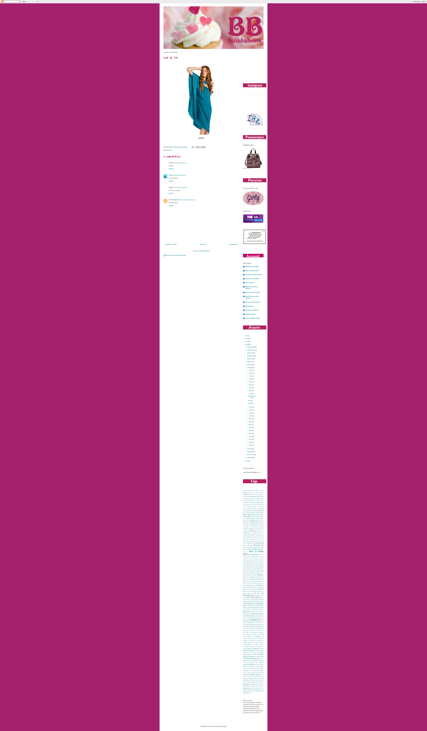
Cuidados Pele (250, 543)
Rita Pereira (250, 660)
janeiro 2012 (250, 457)
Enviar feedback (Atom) (204, 251)
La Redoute (254, 589)
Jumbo (247, 585)
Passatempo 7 (245, 640)
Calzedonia (252, 523)
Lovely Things (248, 599)
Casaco (261, 527)
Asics (244, 506)
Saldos (260, 662)
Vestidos (245, 689)
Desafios (244, 545)
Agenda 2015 (246, 496)
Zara (257, 691)
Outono (244, 624)
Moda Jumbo (252, 611)
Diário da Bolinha (256, 552)
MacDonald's (246, 601)
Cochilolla (245, 533)
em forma (250, 556)
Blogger (224, 726)
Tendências (250, 678)
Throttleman (246, 680)
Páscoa (256, 626)
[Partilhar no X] (200, 147)
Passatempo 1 (259, 628)
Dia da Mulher (262, 547)
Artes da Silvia (254, 504)
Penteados (257, 642)
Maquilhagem (260, 603)
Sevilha (251, 668)
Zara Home (262, 691)
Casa (261, 525)
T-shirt (253, 676)
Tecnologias (245, 678)
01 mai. (250, 445)
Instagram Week (254, 579)
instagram (248, 579)
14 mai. (250, 407)
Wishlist (252, 691)
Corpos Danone (246, 537)
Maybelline (244, 607)
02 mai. (250, 442)
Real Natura (254, 654)
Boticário (248, 518)
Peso (253, 644)
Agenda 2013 (261, 494)
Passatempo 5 (252, 638)
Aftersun (255, 494)
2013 (246, 341)
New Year (247, 618)
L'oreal (249, 589)
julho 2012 (249, 361)
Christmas (246, 531)
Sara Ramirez (257, 664)
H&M (261, 571)
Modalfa (261, 611)
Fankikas (253, 561)
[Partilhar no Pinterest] (205, 147)
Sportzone (259, 672)
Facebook (244, 561)
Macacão (262, 599)
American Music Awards (255, 500)
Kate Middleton (258, 585)
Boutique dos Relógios (255, 518)
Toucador (257, 680)
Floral (256, 565)
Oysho (248, 624)
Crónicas (257, 541)
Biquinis (258, 514)
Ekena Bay (245, 556)
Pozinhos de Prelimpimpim (252, 648)
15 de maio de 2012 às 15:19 (188, 200)
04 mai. (250, 436)
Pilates (257, 644)
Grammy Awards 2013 (253, 571)
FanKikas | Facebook (250, 314)
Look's (170, 150)
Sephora (262, 666)
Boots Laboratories (258, 516)
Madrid (250, 601)
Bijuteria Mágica (252, 514)
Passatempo (250, 628)
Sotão (249, 672)
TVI (257, 682)
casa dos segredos (253, 527)
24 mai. (250, 376)
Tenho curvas (257, 678)
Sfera (259, 668)
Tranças (244, 682)
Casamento (250, 529)
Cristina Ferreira (252, 541)
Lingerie (255, 591)
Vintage (248, 691)
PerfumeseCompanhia (247, 644)
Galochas (254, 567)
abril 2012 (249, 449)
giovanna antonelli (245, 569)
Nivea (257, 618)
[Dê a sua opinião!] (198, 147)
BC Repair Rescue (249, 510)
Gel (261, 567)
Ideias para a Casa (255, 577)
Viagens (251, 689)
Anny (244, 504)
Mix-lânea (260, 609)
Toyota (261, 680)
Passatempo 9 (259, 640)
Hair (243, 573)
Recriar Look (248, 656)
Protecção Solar (256, 652)
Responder (171, 168)
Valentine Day (256, 684)
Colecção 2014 (246, 535)
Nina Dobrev (252, 618)
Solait (254, 670)
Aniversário (259, 502)
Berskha (260, 510)
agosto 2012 (250, 359)
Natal (253, 614)
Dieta (253, 554)
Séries (246, 668)
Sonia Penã (258, 670)
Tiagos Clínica (252, 680)
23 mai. (250, 379)
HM (258, 575)
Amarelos (250, 400)
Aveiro (248, 506)
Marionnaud (259, 605)
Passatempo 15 (261, 632)
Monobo (244, 614)
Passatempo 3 (258, 636)
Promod (251, 652)
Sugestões (260, 674)
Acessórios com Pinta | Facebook (253, 274)
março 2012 (250, 452)
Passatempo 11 (253, 630)
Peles (250, 642)
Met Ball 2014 (249, 609)
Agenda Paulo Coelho (254, 496)
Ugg (261, 682)
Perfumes (262, 642)
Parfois (251, 626)
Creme (257, 539)
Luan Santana (254, 599)
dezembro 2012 (251, 347)
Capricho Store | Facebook (252, 278)
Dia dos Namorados (255, 549)
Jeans (250, 583)
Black (263, 514)
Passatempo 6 (259, 638)
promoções (246, 652)
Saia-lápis (251, 662)
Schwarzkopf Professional (247, 666)
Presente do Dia (246, 650)
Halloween (247, 573)
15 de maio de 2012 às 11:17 (180, 163)
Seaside (254, 666)
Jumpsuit (252, 585)
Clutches (260, 531)
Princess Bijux (261, 650)
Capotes (245, 525)
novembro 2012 (250, 350)
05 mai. (250, 433)
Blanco (246, 517)
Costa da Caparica (251, 539)
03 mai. (250, 439)
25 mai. (250, 373)
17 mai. (250, 388)
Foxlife (260, 565)
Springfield (245, 674)
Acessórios (245, 492)
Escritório (260, 556)
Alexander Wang (246, 498)
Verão (244, 686)
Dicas (249, 554)
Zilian (245, 693)
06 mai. (250, 430)
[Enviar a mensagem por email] (196, 147)
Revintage (245, 660)
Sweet (248, 676)
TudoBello (253, 682)
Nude (260, 620)
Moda (244, 612)
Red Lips (255, 656)
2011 (246, 461)
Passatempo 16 (247, 634)
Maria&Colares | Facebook (252, 266)
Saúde (261, 664)
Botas (244, 518)
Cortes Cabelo (259, 537)
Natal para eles (256, 616)
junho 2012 (249, 365)
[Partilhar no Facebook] (202, 147)
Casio (255, 529)
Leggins (244, 591)
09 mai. (250, 422)
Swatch (244, 676)
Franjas (244, 567)
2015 (246, 335)
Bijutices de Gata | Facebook (252, 292)
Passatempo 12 (261, 630)
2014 (246, 338)
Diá (251, 547)
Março (246, 605)
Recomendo (261, 654)
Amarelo (248, 500)
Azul (259, 506)
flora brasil (252, 565)
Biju (261, 512)
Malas (262, 601)
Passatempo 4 (245, 638)
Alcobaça (262, 496)
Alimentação (257, 498)
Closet (257, 531)
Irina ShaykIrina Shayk (253, 581)
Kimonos (253, 587)
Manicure (252, 603)
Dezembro (248, 547)
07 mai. (250, 427)
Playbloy (251, 646)
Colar (250, 533)
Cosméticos (245, 539)
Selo (257, 666)
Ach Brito (260, 492)
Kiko (249, 587)
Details (244, 547)
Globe (254, 569)
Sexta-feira (255, 668)
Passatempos (245, 642)
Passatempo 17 (254, 634)
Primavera (255, 650)
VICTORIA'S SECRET (258, 689)
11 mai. (250, 416)
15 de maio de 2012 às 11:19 (179, 175)
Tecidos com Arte (249, 282)
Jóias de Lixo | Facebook (251, 310)
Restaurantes (261, 656)
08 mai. (250, 424)
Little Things (260, 591)
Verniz (249, 686)
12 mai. (250, 413)
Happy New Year (259, 573)
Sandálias (245, 664)
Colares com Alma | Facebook (252, 318)
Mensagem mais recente (171, 244)
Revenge (260, 658)
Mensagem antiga (233, 244)
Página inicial (203, 244)
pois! (255, 646)
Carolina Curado (256, 525)
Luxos (259, 599)
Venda (261, 684)
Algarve (252, 498)
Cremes (261, 539)
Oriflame (253, 622)
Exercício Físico (257, 559)
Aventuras (254, 506)
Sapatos (250, 664)
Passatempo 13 (247, 632)
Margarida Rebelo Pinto (252, 605)
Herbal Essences (250, 575)
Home (262, 575)
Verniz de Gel (255, 686)
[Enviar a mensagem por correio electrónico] (192, 147)
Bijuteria (245, 515)
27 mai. (250, 370)
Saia (247, 662)
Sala (256, 662)
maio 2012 (249, 367)
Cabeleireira (246, 521)
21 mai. (250, 382)
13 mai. (250, 410)
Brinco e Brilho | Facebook (252, 270)
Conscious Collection (259, 535)
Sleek (263, 668)
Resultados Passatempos (251, 658)
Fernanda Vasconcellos (258, 563)
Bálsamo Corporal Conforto (252, 508)
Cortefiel (253, 537)
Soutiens (253, 672)
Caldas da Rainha (245, 523)
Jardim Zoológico (261, 581)
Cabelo (251, 521)
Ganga (258, 567)
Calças (261, 521)
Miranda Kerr (255, 609)
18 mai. (250, 385)
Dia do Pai (246, 549)
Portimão (259, 646)
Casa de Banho (245, 527)
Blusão (251, 516)
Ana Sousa (262, 500)
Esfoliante (244, 559)
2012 (246, 344)
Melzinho (248, 607)
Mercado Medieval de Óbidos (255, 607)
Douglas (258, 554)
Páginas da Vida (261, 624)
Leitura (248, 591)
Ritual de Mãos (256, 660)
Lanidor (259, 589)
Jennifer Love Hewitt (256, 583)
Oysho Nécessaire (254, 624)
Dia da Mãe (256, 547)
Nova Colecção (246, 620)
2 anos (244, 490)
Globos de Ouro (260, 569)
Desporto (250, 545)
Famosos (248, 561)
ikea (261, 577)
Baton (259, 508)
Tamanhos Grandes (259, 676)
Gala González (249, 567)
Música (248, 614)
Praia (261, 648)
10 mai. (250, 419)
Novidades (254, 620)
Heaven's (244, 575)
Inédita (244, 579)
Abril (261, 490)
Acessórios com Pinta (253, 492)
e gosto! (262, 554)
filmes (248, 565)
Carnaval (250, 525)
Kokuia (258, 587)
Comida (253, 535)
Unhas (244, 685)
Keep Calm (244, 587)
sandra (170, 175)
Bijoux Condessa (255, 512)
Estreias (250, 559)
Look (255, 593)
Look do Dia (251, 403)
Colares (255, 533)
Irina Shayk (246, 581)
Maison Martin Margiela (256, 601)
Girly (251, 569)
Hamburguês (253, 573)
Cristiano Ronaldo (245, 541)
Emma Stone (256, 556)
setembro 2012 (250, 356)
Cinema (251, 531)
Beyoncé (249, 512)
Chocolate (262, 529)
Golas (246, 571)
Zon (248, 693)
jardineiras (246, 583)
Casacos (244, 529)
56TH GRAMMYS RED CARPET (253, 490)
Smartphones (246, 670)
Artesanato (260, 504)
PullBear (262, 652)
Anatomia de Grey (247, 502)
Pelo (253, 642)
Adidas (251, 494)
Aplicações (248, 504)
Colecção (260, 533)
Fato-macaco (259, 561)
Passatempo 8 (252, 640)
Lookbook (256, 597)
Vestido (260, 686)
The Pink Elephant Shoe (175, 200)
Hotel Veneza (247, 577)
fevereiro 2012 (250, 454)
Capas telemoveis (261, 523)
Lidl (251, 591)
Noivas (261, 618)
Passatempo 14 (254, 632)
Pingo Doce (262, 644)
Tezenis (262, 678)
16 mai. (250, 390)
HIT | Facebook (249, 306)
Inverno (262, 579)
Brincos (262, 518)
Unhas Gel (250, 684)
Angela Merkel (253, 502)
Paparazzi (246, 626)
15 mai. (250, 393)
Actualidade (245, 494)
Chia (258, 529)
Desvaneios (257, 545)
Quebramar (249, 654)
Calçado (256, 521)
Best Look (244, 512)
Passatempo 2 (250, 636)
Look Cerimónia (256, 595)
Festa (244, 565)
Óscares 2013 (259, 622)
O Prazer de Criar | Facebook (252, 302)
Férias (252, 563)
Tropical (249, 682)
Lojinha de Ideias (246, 593)
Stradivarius (253, 674)
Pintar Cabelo (246, 646)
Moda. (257, 611)
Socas (251, 670)
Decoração (258, 543)
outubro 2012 (250, 353)
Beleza (254, 510)
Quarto (246, 654)
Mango (246, 603)
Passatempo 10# (246, 630)
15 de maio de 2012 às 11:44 (180, 187)
